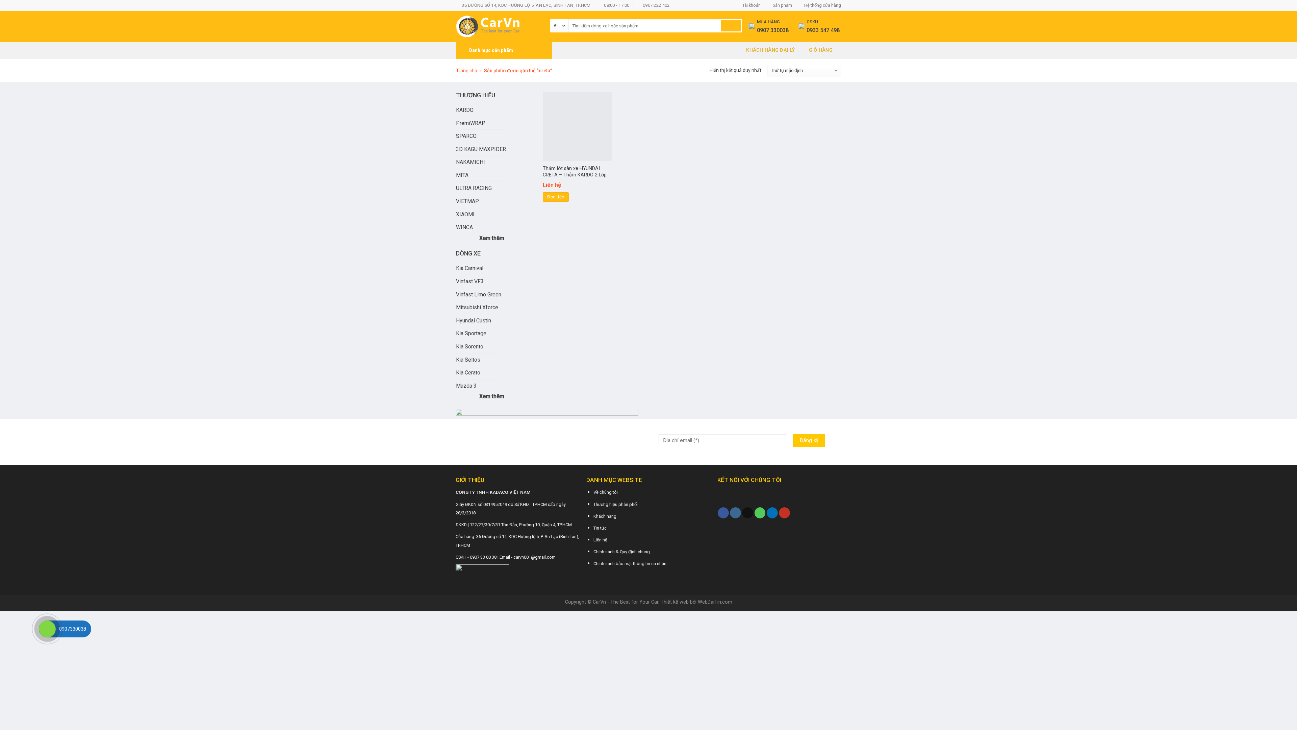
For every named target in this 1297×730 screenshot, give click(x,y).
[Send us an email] (747, 513)
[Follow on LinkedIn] (772, 513)
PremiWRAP (470, 123)
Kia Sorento (469, 346)
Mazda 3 (466, 386)
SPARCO (466, 136)
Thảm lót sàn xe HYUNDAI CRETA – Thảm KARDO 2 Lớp (575, 172)
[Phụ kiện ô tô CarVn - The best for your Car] (498, 26)
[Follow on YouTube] (784, 513)
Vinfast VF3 (470, 281)
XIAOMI (465, 214)
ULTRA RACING (474, 188)
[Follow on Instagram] (735, 513)
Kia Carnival (469, 268)
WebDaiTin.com (715, 602)
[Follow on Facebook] (723, 513)
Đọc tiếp (555, 196)
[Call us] (760, 513)
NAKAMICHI (470, 162)
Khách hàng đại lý (770, 50)
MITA (462, 175)
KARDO (465, 110)
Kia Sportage (471, 333)
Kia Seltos (468, 360)
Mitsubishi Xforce (477, 307)
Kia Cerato (468, 372)
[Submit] (731, 25)
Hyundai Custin (473, 320)
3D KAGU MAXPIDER (481, 149)
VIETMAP (467, 201)
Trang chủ (466, 70)
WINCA (464, 227)
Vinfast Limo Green (478, 294)
